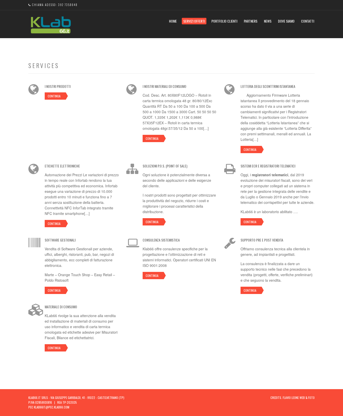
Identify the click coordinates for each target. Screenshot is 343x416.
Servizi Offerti (194, 21)
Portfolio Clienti (224, 21)
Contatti (307, 21)
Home (173, 21)
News (267, 21)
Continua (54, 96)
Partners (250, 21)
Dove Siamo (286, 21)
